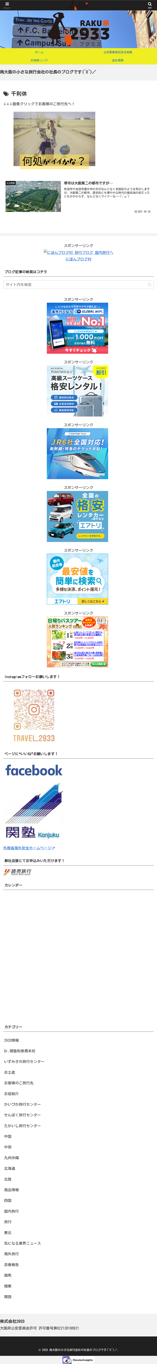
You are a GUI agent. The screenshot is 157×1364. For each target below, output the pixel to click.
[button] (149, 284)
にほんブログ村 (78, 259)
